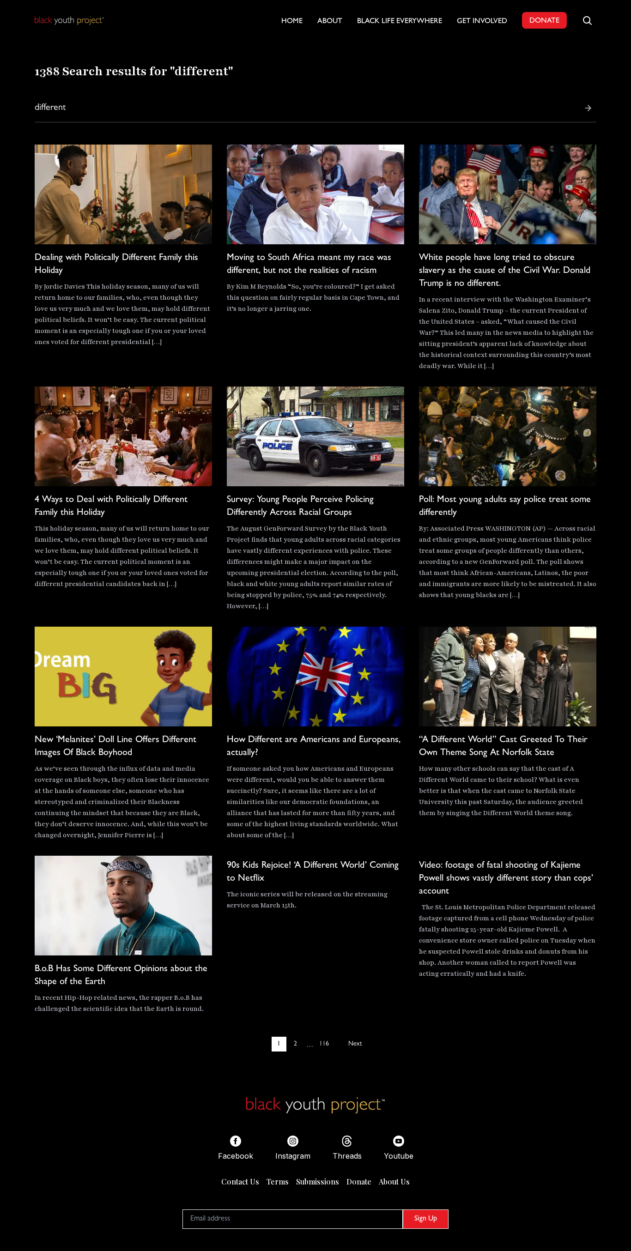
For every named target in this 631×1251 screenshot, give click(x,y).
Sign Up (425, 1219)
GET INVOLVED (482, 21)
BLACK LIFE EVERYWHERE (399, 21)
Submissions (317, 1181)
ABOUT (329, 21)
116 (324, 1044)
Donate (358, 1181)
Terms (278, 1181)
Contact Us (240, 1181)
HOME (292, 21)
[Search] (588, 108)
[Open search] (587, 20)
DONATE (544, 21)
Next (355, 1044)
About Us (394, 1181)
